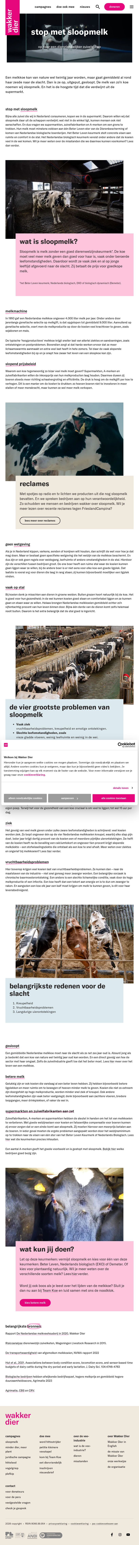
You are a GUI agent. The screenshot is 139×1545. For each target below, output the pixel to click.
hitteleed (10, 1462)
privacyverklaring (58, 1523)
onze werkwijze (117, 1461)
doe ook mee (65, 7)
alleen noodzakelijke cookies (25, 798)
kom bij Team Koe (50, 1457)
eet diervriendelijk (50, 1462)
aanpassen (67, 798)
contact (10, 1486)
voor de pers (13, 1497)
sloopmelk (11, 1441)
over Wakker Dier (119, 1436)
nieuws (85, 7)
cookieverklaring (34, 774)
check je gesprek (15, 1508)
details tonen (120, 788)
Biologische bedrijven (18, 1376)
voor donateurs (14, 1491)
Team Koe (50, 1290)
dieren (77, 1455)
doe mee (44, 1436)
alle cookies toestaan (113, 798)
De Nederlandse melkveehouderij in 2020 (42, 1333)
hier (49, 851)
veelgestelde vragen (17, 1502)
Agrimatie (11, 1390)
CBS (21, 1390)
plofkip (9, 1473)
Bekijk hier (109, 1149)
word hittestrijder (50, 1441)
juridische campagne (18, 1457)
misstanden (81, 1461)
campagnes (43, 7)
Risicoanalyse (14, 1343)
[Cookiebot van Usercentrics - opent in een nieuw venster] (120, 744)
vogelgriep (11, 1468)
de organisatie (116, 1466)
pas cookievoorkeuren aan (105, 1524)
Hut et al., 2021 (14, 1362)
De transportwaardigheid (21, 1353)
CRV (31, 1390)
